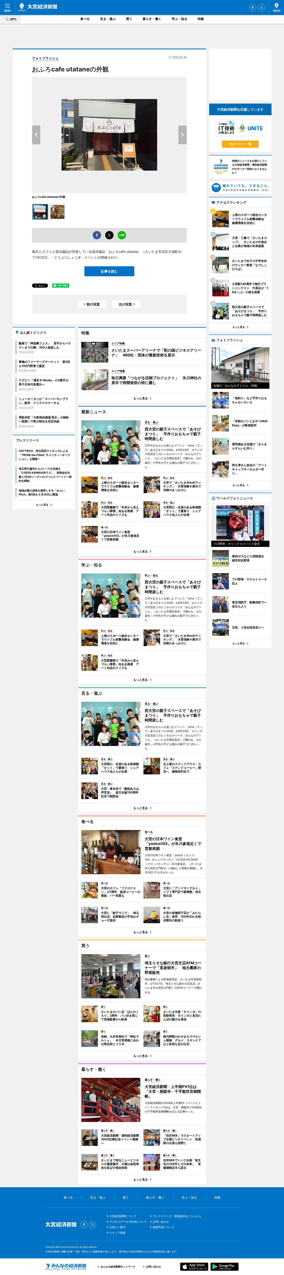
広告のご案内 (117, 1227)
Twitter (261, 7)
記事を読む (109, 271)
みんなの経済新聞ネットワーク (65, 1267)
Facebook (252, 7)
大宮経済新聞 (37, 7)
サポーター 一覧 (240, 144)
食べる (85, 19)
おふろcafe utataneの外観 (48, 196)
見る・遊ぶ (108, 19)
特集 (201, 19)
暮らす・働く (152, 19)
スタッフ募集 (117, 1232)
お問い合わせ (161, 1221)
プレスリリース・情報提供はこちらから (177, 1216)
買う (129, 19)
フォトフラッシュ (45, 58)
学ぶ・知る (179, 19)
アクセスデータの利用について (128, 1221)
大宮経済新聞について (122, 1216)
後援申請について (163, 1227)
